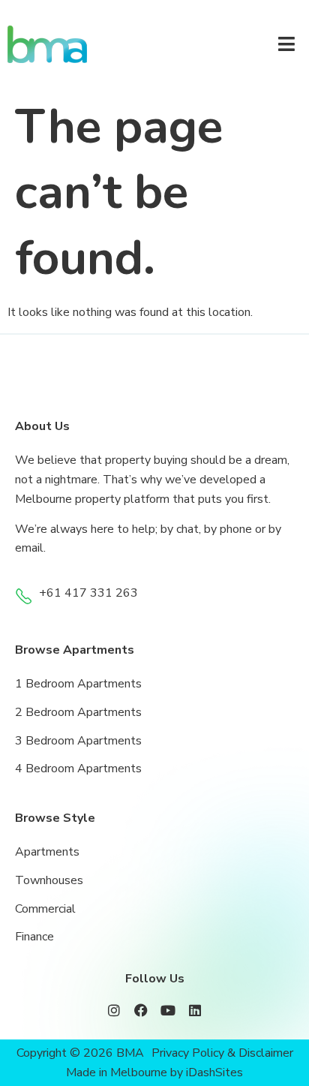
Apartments (47, 852)
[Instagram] (114, 1010)
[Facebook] (141, 1010)
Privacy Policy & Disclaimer (222, 1053)
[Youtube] (168, 1010)
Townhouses (49, 880)
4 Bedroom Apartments (78, 768)
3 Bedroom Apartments (78, 741)
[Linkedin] (195, 1010)
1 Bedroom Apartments (78, 683)
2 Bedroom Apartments (78, 712)
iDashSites (214, 1072)
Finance (34, 936)
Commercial (45, 909)
